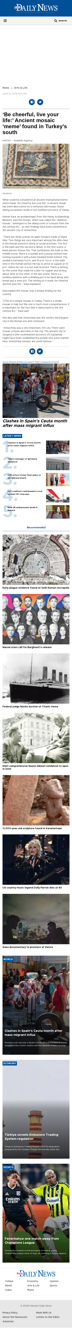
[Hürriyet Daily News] (36, 8)
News (6, 88)
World (8, 1286)
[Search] (55, 20)
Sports (53, 1286)
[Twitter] (40, 102)
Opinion (54, 1281)
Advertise (8, 1321)
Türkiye (9, 1281)
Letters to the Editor (48, 1317)
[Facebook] (32, 102)
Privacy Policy (10, 1313)
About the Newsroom (15, 1317)
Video (8, 1290)
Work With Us (43, 1313)
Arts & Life (20, 88)
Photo (30, 1290)
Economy (32, 1281)
